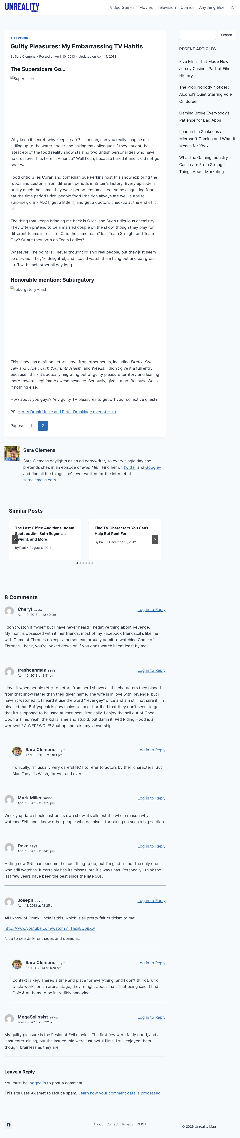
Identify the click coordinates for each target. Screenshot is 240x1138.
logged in (37, 1083)
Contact (112, 1124)
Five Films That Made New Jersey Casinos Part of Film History (204, 68)
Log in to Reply (152, 609)
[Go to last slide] (15, 539)
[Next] (155, 539)
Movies (146, 7)
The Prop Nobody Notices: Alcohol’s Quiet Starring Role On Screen (205, 94)
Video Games (122, 7)
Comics (187, 7)
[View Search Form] (232, 7)
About (98, 1124)
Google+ (153, 467)
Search (226, 35)
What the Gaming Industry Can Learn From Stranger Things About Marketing (203, 164)
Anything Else (211, 7)
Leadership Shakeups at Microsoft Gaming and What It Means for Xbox (207, 138)
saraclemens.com (39, 480)
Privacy (127, 1124)
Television (167, 7)
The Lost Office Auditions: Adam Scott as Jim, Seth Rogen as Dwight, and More (44, 534)
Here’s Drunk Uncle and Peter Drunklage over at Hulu (67, 411)
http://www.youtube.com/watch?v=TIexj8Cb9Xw (49, 928)
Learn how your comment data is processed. (120, 1093)
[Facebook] (8, 1125)
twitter (130, 467)
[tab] (77, 563)
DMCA (141, 1124)
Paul (22, 548)
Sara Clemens (25, 56)
